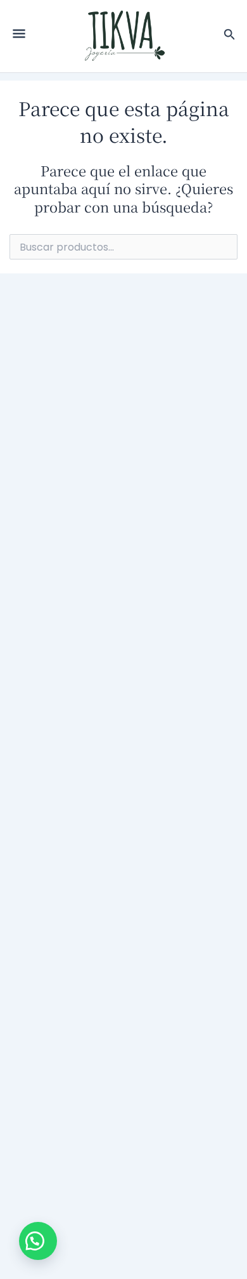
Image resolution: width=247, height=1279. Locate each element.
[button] (38, 1241)
